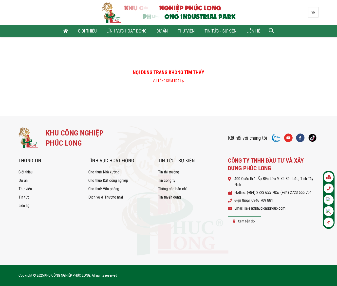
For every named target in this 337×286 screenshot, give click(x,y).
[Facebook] (300, 138)
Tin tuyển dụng (169, 197)
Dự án (23, 180)
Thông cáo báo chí (172, 188)
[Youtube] (288, 138)
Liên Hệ (253, 31)
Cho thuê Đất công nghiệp (108, 180)
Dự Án (162, 31)
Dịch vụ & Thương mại (105, 197)
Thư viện (25, 188)
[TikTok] (312, 138)
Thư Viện (186, 31)
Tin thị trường (168, 172)
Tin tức (24, 197)
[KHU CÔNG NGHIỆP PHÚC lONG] (65, 137)
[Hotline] (329, 188)
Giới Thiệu (87, 31)
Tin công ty (166, 180)
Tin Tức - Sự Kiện (221, 31)
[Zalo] (329, 211)
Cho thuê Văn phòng (103, 188)
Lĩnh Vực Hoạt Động (127, 31)
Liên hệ (24, 205)
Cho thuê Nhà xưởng (103, 172)
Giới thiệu (26, 172)
